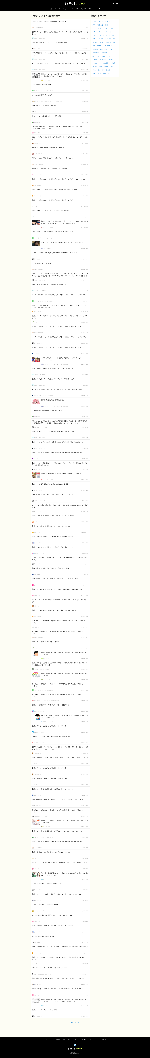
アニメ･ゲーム (92, 9)
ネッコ (102, 42)
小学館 (101, 21)
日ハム (102, 35)
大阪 (110, 32)
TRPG (103, 56)
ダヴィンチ (102, 59)
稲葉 (114, 39)
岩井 (114, 42)
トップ (50, 9)
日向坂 (108, 70)
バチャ (95, 32)
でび (108, 56)
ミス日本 (108, 39)
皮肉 (94, 39)
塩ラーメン (96, 56)
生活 (77, 9)
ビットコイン (97, 28)
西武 (109, 73)
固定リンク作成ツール (73, 1040)
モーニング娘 (97, 73)
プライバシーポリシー (94, 1040)
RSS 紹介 (64, 1040)
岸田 (94, 25)
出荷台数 (104, 53)
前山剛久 (95, 49)
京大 (112, 28)
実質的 (108, 42)
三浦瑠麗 (100, 39)
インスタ (106, 28)
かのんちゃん (97, 63)
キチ (105, 32)
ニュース (57, 9)
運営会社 (104, 1040)
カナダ (106, 66)
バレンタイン (109, 21)
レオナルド (111, 59)
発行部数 (95, 42)
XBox (100, 32)
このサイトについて (49, 1040)
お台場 (113, 63)
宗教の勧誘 (96, 53)
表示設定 (58, 1040)
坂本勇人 (100, 46)
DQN (108, 35)
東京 (112, 66)
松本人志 (100, 25)
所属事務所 (108, 46)
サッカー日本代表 (98, 70)
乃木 (94, 46)
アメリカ (95, 35)
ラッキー (112, 49)
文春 (113, 35)
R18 (100, 9)
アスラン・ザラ (97, 66)
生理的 (95, 59)
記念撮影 (106, 63)
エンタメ (65, 9)
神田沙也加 (103, 49)
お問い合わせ (84, 1040)
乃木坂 (95, 21)
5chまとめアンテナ (75, 1052)
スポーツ (83, 9)
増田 (104, 73)
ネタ (71, 9)
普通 (106, 25)
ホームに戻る (76, 1022)
